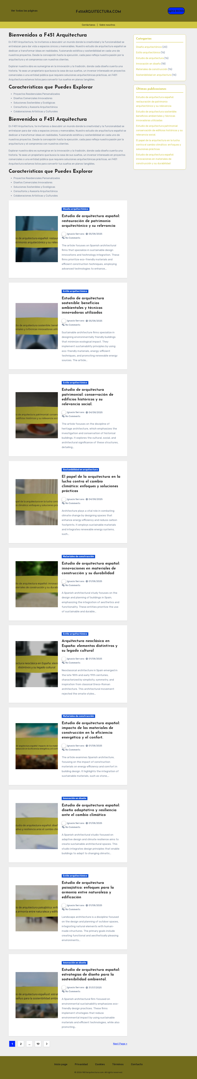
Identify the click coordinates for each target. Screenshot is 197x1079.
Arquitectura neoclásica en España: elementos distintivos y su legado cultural (89, 645)
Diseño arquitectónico (75, 209)
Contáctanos (88, 25)
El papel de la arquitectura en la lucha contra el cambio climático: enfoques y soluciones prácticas (158, 145)
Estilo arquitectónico (75, 291)
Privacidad (81, 1064)
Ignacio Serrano (75, 234)
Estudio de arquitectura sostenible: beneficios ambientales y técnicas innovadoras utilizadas (156, 116)
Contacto (137, 1064)
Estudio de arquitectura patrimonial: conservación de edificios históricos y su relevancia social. (159, 130)
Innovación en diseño (74, 798)
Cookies (100, 1064)
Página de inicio (176, 10)
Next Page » (120, 1043)
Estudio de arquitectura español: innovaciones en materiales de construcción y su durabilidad (91, 568)
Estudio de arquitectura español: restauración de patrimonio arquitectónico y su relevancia (91, 221)
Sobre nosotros (107, 25)
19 (38, 1044)
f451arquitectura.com (98, 12)
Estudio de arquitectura (150, 58)
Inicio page (60, 1064)
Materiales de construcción (78, 556)
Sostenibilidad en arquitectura (80, 469)
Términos (118, 1064)
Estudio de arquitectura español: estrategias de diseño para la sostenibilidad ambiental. (91, 974)
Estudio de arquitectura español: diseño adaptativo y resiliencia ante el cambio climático (91, 810)
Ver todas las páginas (24, 10)
